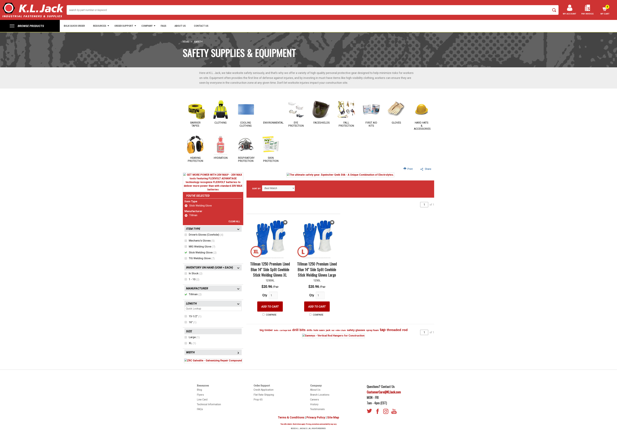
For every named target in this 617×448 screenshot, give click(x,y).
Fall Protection (346, 124)
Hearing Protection (195, 159)
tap (383, 329)
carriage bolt (285, 330)
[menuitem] (30, 26)
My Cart (604, 10)
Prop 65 (258, 399)
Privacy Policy (315, 417)
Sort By (256, 188)
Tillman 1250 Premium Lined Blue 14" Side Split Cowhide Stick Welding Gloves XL (270, 269)
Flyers (200, 394)
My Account (569, 14)
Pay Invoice (587, 14)
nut (332, 330)
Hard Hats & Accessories (422, 125)
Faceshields (321, 122)
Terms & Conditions (291, 417)
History (314, 404)
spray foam (372, 330)
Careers (314, 399)
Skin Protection (270, 159)
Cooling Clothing (246, 124)
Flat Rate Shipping (264, 394)
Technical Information (209, 404)
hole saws (319, 330)
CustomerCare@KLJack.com (384, 392)
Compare (271, 315)
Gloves (396, 122)
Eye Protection (296, 124)
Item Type (190, 201)
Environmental (273, 122)
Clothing (221, 122)
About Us (315, 389)
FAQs (200, 409)
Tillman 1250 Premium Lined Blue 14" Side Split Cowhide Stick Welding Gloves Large (317, 269)
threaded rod (397, 330)
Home (186, 41)
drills (309, 330)
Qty (264, 295)
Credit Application (263, 389)
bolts (276, 330)
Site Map (333, 417)
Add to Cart (270, 306)
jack (328, 330)
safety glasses (356, 330)
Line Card (202, 399)
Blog (199, 389)
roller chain (340, 330)
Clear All (234, 221)
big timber (266, 330)
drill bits (299, 330)
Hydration (221, 157)
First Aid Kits (371, 124)
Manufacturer (193, 211)
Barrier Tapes (195, 124)
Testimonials (317, 409)
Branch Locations (319, 394)
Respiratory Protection (246, 159)
